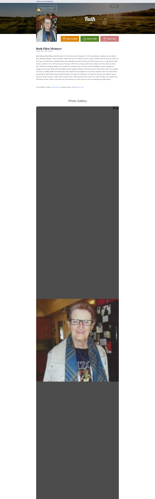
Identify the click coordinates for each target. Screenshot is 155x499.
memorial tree (56, 87)
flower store (80, 87)
